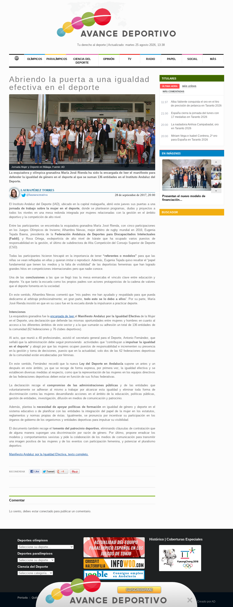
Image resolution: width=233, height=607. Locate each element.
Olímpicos (34, 59)
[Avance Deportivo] (116, 24)
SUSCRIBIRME (139, 590)
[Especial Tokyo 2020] (114, 556)
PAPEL (171, 59)
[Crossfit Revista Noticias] (114, 567)
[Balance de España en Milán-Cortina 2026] (216, 179)
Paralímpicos (56, 59)
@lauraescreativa (37, 194)
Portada (23, 597)
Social (192, 59)
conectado (46, 511)
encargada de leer (62, 316)
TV (129, 59)
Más (213, 59)
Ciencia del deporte (82, 60)
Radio (150, 59)
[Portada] (16, 57)
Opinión (108, 59)
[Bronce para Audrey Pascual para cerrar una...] (216, 187)
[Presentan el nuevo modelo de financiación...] (216, 171)
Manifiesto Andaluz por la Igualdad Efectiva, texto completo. (49, 454)
